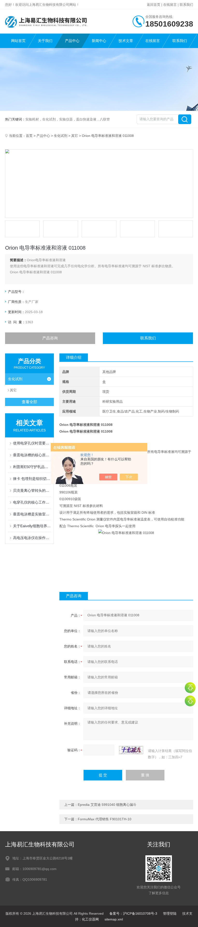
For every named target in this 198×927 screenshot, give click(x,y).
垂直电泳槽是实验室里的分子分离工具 (32, 514)
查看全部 (29, 402)
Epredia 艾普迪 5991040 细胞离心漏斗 (107, 805)
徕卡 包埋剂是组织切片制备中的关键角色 (32, 479)
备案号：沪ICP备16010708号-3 (133, 913)
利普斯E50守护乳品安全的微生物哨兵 (32, 467)
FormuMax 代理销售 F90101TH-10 (104, 819)
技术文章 (126, 41)
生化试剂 (60, 136)
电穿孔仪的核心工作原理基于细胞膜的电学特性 (32, 502)
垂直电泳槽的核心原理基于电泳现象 (32, 455)
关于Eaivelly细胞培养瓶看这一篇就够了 (32, 526)
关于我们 (45, 41)
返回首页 (153, 5)
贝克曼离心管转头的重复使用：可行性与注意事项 (32, 490)
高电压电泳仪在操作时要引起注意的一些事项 (32, 538)
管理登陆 (170, 913)
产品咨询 (50, 338)
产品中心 (72, 41)
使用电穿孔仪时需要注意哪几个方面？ (32, 443)
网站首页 (18, 41)
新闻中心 (99, 41)
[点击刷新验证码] (131, 750)
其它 (74, 136)
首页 (29, 136)
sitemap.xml (114, 919)
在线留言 (170, 5)
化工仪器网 (90, 919)
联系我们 (186, 5)
